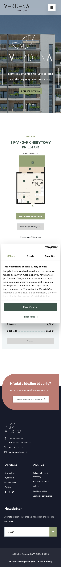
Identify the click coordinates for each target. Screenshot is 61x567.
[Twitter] (12, 492)
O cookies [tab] (50, 256)
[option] (30, 56)
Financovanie (10, 482)
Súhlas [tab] (11, 256)
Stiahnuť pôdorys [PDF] (30, 226)
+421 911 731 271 (17, 447)
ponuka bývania (30, 91)
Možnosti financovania (30, 216)
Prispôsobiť (29, 316)
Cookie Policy (45, 561)
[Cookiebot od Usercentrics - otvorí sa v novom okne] (45, 248)
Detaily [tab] (30, 256)
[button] (30, 153)
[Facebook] (5, 492)
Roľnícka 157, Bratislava (19, 442)
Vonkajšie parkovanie (42, 495)
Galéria (7, 487)
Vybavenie (9, 477)
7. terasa (11, 324)
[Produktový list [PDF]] (30, 182)
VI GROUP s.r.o (16, 438)
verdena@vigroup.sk (18, 452)
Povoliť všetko (30, 307)
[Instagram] (9, 492)
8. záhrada (12, 331)
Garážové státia (40, 491)
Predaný (30, 341)
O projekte (9, 473)
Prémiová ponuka (41, 481)
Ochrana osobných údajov (22, 561)
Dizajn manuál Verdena (30, 237)
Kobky (36, 486)
